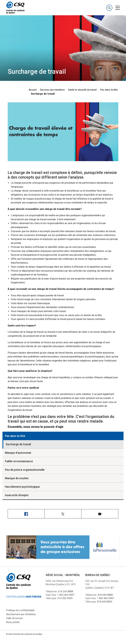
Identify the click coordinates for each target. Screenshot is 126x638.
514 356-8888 (65, 591)
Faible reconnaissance (19, 461)
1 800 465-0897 (66, 594)
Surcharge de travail (18, 444)
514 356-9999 (65, 598)
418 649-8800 (104, 601)
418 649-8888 (105, 594)
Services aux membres (52, 89)
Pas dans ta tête (109, 89)
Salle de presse (14, 618)
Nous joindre (13, 622)
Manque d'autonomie (18, 452)
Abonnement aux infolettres (21, 614)
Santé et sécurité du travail (82, 89)
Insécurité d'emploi (16, 495)
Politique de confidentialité (20, 610)
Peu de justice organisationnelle (25, 469)
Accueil (33, 89)
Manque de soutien (17, 478)
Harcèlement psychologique (22, 486)
